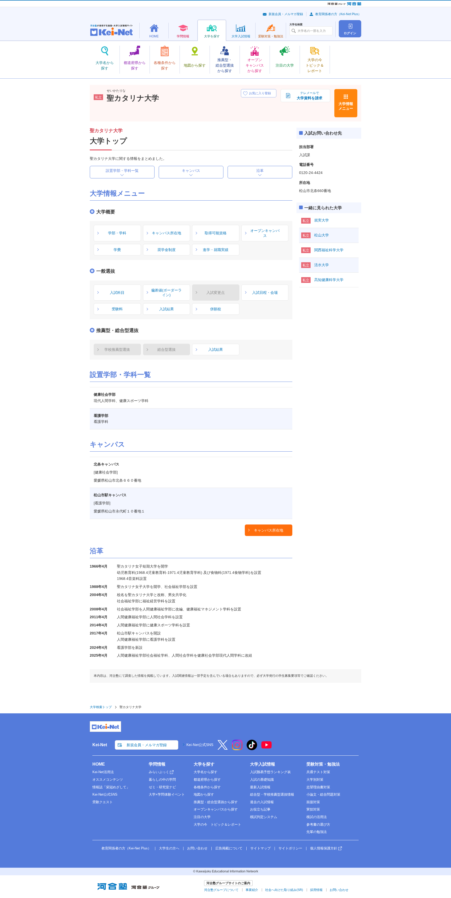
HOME (98, 764)
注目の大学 (202, 817)
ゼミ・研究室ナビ (162, 787)
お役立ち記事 (260, 809)
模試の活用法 (316, 817)
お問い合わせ (197, 848)
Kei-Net (99, 745)
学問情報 (157, 764)
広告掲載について (228, 848)
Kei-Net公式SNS (199, 745)
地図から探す (204, 794)
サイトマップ (260, 848)
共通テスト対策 (318, 772)
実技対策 (313, 809)
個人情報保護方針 (323, 848)
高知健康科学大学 (328, 280)
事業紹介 (252, 890)
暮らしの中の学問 (162, 780)
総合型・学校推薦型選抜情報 (272, 794)
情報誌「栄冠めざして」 (111, 787)
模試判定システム (263, 817)
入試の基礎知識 (262, 780)
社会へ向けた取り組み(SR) (284, 890)
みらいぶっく (159, 772)
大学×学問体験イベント (167, 794)
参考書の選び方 (318, 824)
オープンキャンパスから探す (216, 809)
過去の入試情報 (262, 802)
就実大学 (321, 220)
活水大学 (321, 265)
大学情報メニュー (346, 106)
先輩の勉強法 (316, 832)
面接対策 (313, 802)
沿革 (260, 170)
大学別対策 (314, 780)
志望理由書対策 (318, 787)
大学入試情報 (262, 764)
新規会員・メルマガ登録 (286, 14)
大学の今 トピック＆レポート (217, 824)
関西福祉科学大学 (328, 250)
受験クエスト (102, 802)
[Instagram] (237, 748)
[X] (222, 748)
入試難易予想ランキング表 (270, 772)
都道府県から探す (207, 780)
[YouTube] (266, 748)
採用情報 (316, 890)
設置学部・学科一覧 (122, 170)
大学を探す (204, 764)
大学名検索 (295, 24)
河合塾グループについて (221, 890)
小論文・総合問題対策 (323, 794)
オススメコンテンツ (107, 780)
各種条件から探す (207, 787)
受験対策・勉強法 (323, 764)
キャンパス (191, 170)
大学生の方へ (169, 848)
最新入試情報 (260, 787)
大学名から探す (205, 772)
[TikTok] (252, 748)
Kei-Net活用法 (103, 772)
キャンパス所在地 (268, 530)
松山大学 (321, 235)
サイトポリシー (290, 848)
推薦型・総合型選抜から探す (216, 802)
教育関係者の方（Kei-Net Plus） (338, 14)
